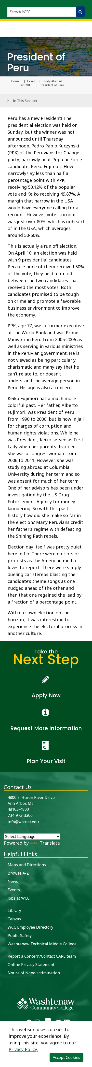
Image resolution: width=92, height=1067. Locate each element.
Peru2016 (25, 85)
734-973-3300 (20, 815)
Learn (31, 81)
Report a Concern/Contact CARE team (42, 956)
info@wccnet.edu (23, 821)
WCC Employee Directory (30, 927)
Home (15, 81)
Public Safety (20, 935)
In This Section (25, 100)
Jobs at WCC (19, 898)
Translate (50, 843)
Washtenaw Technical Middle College (42, 944)
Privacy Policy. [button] (23, 1049)
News (13, 881)
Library (14, 910)
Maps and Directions (27, 864)
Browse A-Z (18, 873)
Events (14, 890)
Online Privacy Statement (31, 964)
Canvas (14, 919)
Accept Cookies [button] (66, 1057)
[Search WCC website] (80, 11)
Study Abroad (52, 81)
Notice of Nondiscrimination (34, 973)
